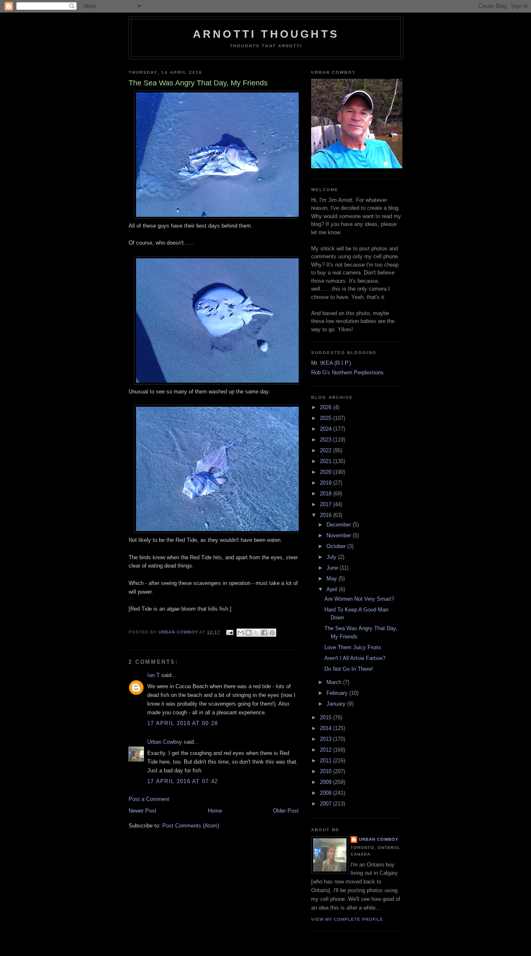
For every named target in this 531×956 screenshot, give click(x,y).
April (332, 589)
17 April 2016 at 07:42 (182, 781)
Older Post (286, 811)
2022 (326, 450)
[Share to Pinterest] (272, 632)
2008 (326, 793)
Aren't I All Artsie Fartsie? (354, 658)
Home (215, 811)
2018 (326, 493)
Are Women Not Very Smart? (359, 599)
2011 (326, 760)
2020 (326, 472)
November (339, 535)
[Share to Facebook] (264, 632)
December (339, 525)
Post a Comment (149, 799)
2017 (326, 504)
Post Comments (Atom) (190, 826)
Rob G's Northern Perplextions (347, 372)
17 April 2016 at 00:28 (182, 723)
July (332, 557)
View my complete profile (347, 919)
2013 (326, 739)
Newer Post (142, 811)
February (337, 693)
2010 (326, 771)
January (336, 704)
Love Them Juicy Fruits (352, 647)
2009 (326, 782)
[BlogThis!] (248, 632)
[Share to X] (256, 632)
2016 (326, 515)
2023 (326, 440)
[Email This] (240, 632)
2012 (326, 750)
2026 (326, 407)
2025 (326, 418)
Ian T (153, 675)
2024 (326, 429)
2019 (326, 483)
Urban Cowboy (164, 742)
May (332, 578)
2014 (326, 728)
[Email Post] (229, 632)
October (336, 546)
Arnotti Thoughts (266, 34)
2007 (326, 804)
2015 (326, 717)
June (333, 568)
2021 (326, 461)
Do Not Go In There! (348, 669)
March (334, 682)
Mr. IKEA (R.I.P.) (331, 363)
